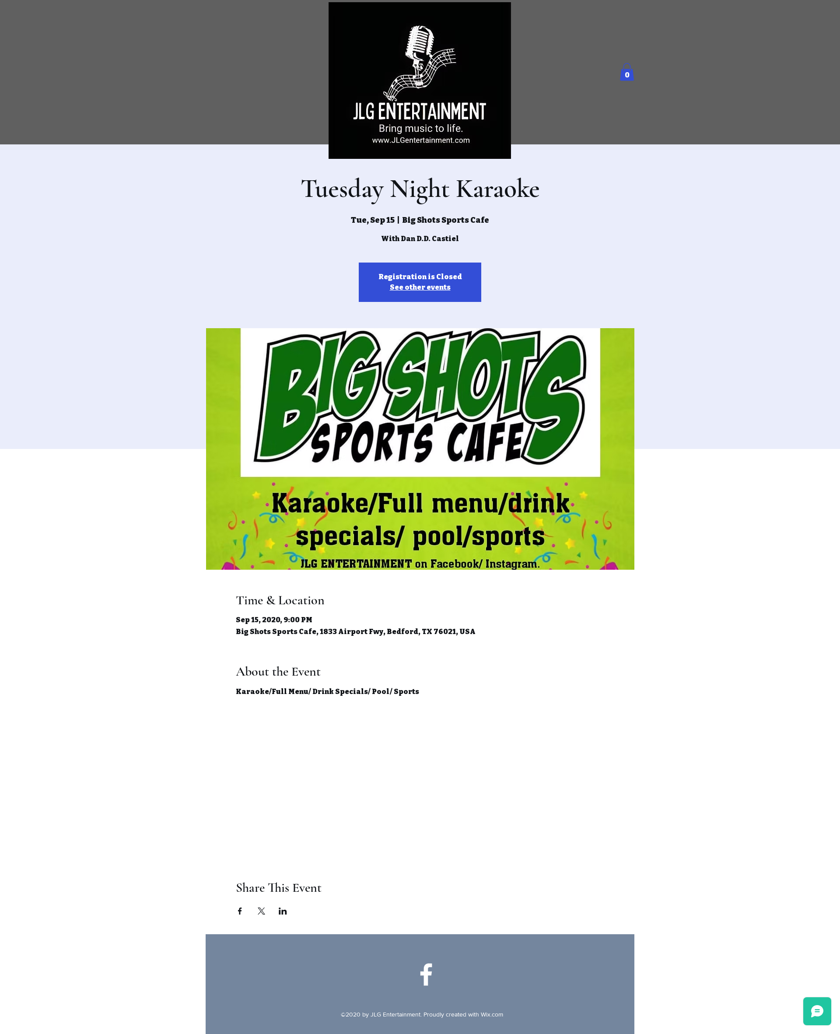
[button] (627, 72)
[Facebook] (426, 974)
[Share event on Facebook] (240, 911)
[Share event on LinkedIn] (283, 911)
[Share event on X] (261, 911)
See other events (420, 287)
